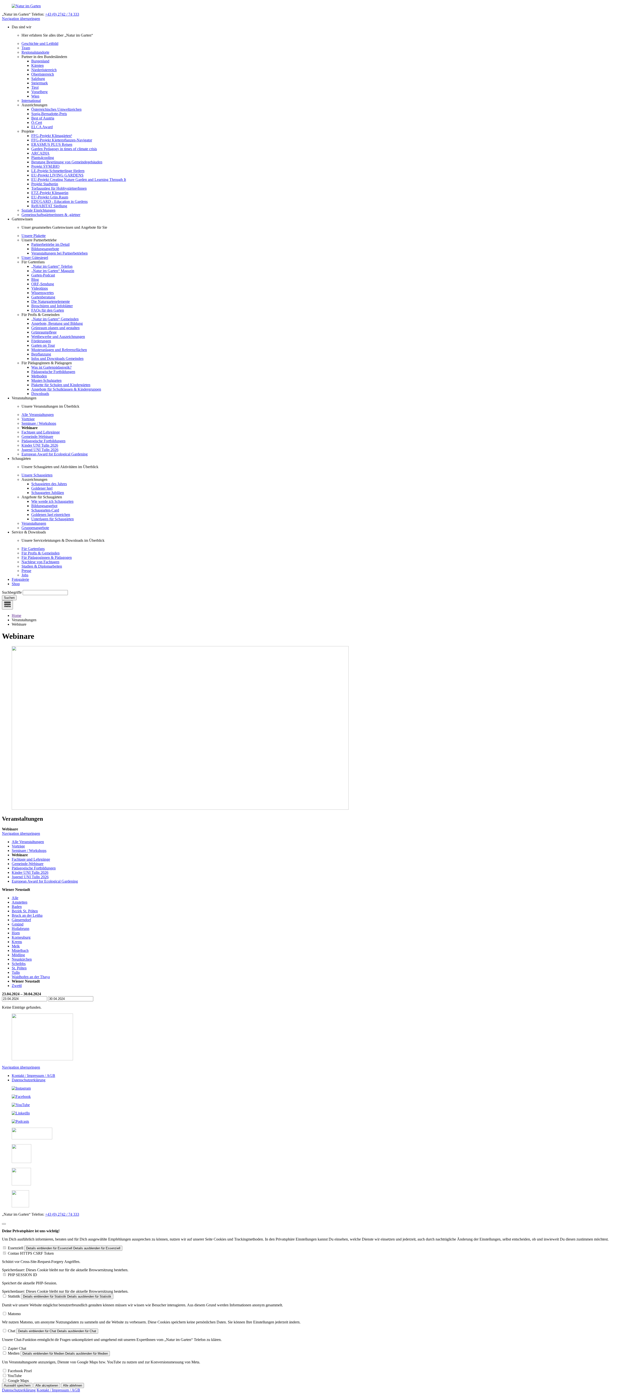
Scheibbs (19, 964)
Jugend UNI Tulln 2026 (39, 450)
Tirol (35, 87)
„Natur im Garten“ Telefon (52, 266)
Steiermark (39, 83)
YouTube (15, 1376)
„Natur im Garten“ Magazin (52, 271)
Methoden (39, 376)
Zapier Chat (17, 1348)
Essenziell (15, 1248)
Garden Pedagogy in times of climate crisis (64, 149)
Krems (17, 942)
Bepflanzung (41, 354)
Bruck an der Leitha (27, 915)
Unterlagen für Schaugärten (52, 519)
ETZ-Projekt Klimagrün (49, 193)
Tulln (16, 972)
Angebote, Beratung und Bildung (57, 323)
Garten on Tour (43, 345)
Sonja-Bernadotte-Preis (49, 114)
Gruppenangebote (35, 528)
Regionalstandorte (35, 52)
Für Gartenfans (33, 549)
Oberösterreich (42, 74)
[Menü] (7, 605)
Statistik (14, 1296)
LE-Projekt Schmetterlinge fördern (57, 171)
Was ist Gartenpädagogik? (51, 367)
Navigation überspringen (21, 19)
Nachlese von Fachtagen (40, 562)
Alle (15, 898)
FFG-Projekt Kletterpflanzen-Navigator (61, 140)
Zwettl (17, 986)
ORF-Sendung (42, 284)
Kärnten (37, 65)
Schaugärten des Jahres (49, 484)
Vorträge (28, 419)
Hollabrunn (20, 928)
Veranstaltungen (33, 523)
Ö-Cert (36, 122)
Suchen (9, 598)
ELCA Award (42, 127)
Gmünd (17, 924)
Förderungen (41, 341)
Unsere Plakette (33, 236)
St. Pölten (19, 968)
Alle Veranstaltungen (37, 415)
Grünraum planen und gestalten (55, 328)
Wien (35, 96)
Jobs (24, 575)
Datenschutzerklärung (28, 1080)
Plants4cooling (42, 158)
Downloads (40, 394)
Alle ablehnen (72, 1385)
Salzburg (38, 79)
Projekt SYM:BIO (45, 166)
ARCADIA (40, 153)
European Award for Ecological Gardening (54, 454)
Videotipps (39, 288)
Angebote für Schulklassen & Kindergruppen (66, 389)
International (31, 101)
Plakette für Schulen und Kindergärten (60, 385)
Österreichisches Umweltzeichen (56, 109)
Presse (26, 571)
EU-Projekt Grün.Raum (49, 197)
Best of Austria (42, 118)
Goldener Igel (41, 488)
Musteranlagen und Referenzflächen (59, 350)
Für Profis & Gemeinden (40, 553)
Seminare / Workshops (38, 423)
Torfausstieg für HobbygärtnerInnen (59, 188)
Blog (35, 279)
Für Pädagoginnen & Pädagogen (46, 557)
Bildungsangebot (44, 506)
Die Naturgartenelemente (50, 301)
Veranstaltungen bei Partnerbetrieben (59, 253)
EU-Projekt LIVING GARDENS (57, 175)
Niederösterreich (44, 70)
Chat (11, 1331)
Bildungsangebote (45, 249)
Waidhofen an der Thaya (31, 977)
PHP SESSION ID (22, 1275)
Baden (17, 907)
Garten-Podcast (43, 275)
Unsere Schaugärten (36, 475)
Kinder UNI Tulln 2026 (39, 445)
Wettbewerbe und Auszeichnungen (58, 337)
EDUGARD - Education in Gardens (59, 201)
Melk (16, 946)
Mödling (18, 955)
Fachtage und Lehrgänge (40, 432)
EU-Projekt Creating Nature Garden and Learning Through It (78, 179)
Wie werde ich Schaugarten (52, 501)
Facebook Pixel (20, 1371)
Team (25, 48)
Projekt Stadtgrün (44, 184)
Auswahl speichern (17, 1385)
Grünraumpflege (44, 332)
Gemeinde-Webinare (37, 436)
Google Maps (18, 1381)
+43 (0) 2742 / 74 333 (62, 14)
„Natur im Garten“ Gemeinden (55, 319)
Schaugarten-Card (45, 510)
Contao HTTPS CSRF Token (31, 1253)
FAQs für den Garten (47, 310)
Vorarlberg (39, 92)
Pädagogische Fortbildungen (53, 372)
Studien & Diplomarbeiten (41, 566)
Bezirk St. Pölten (25, 911)
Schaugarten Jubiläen (47, 493)
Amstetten (19, 902)
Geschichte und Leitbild (39, 43)
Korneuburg (21, 937)
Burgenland (40, 61)
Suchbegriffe (12, 592)
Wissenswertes (42, 293)
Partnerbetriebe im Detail (50, 244)
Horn (16, 933)
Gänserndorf (21, 920)
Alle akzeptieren (46, 1385)
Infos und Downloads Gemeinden (57, 358)
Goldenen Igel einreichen (50, 514)
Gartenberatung (43, 297)
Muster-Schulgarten (46, 380)
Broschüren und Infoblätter (52, 306)
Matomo (14, 1314)
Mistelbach (20, 950)
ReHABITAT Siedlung (49, 206)
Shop (16, 584)
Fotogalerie (20, 579)
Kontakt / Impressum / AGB (33, 1076)
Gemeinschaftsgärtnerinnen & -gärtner (50, 215)
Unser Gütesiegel (34, 258)
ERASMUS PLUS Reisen (51, 144)
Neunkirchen (22, 959)
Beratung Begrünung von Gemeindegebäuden (66, 162)
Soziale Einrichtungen (38, 210)
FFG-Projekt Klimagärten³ (51, 136)
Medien (14, 1353)
